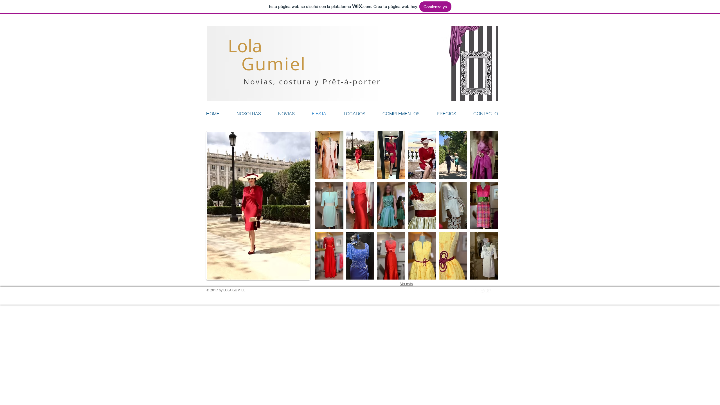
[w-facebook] (477, 291)
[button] (329, 155)
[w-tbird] (483, 291)
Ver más (406, 284)
